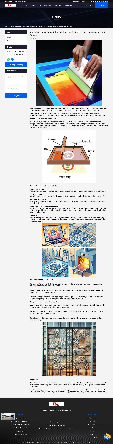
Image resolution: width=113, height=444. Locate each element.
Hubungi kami (68, 5)
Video (39, 5)
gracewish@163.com (80, 1)
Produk (32, 5)
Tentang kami (57, 5)
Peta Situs (92, 434)
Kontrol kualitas (92, 424)
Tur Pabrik (92, 421)
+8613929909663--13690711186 (99, 1)
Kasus (92, 431)
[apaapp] (8, 59)
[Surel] (12, 59)
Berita (12, 26)
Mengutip (101, 5)
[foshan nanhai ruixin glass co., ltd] (10, 5)
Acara (76, 5)
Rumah (25, 5)
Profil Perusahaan (92, 418)
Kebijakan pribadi (92, 437)
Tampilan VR (47, 5)
